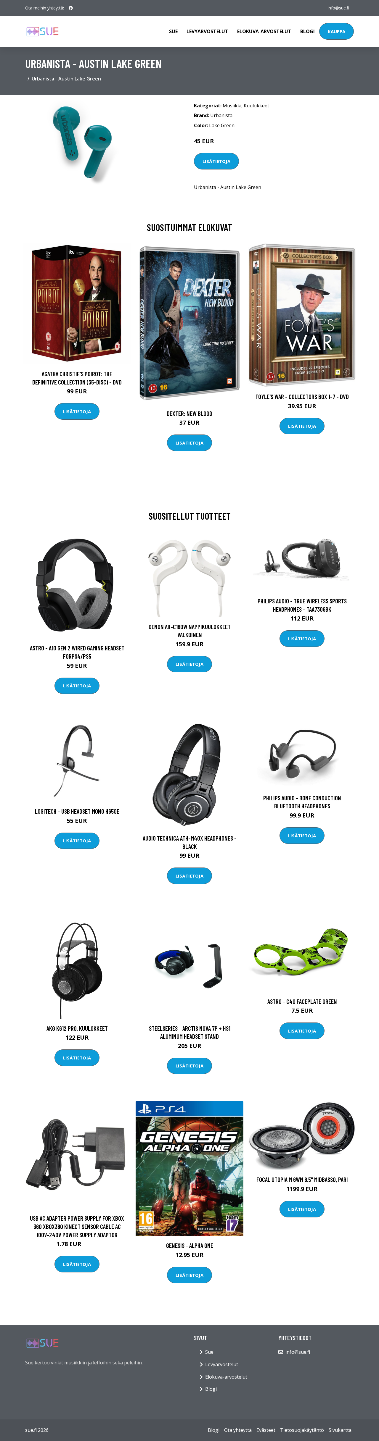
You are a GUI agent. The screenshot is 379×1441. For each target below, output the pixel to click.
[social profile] (70, 8)
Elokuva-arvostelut (264, 31)
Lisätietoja (216, 161)
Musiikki (232, 105)
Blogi (307, 31)
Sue (173, 31)
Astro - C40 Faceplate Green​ (302, 1001)
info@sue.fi (338, 8)
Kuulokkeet (256, 105)
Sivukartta (340, 1430)
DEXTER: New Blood (189, 413)
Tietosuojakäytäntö (302, 1430)
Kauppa (336, 31)
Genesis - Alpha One (189, 1245)
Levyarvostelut (207, 31)
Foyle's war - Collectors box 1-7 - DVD (302, 396)
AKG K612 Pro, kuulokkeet (77, 1028)
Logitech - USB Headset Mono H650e (77, 811)
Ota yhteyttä (238, 1430)
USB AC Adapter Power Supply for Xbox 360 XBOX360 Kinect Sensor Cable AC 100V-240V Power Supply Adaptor (77, 1226)
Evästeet (265, 1430)
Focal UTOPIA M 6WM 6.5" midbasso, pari (302, 1179)
